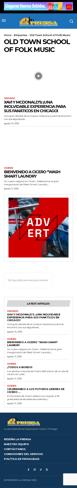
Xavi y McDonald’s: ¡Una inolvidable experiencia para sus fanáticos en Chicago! (35, 106)
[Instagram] (35, 470)
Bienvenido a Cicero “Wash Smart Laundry (32, 174)
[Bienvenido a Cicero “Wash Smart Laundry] (38, 145)
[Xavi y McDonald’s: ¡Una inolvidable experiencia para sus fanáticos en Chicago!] (38, 76)
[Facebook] (28, 470)
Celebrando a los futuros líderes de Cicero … (36, 390)
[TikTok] (41, 470)
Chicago (9, 98)
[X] (47, 470)
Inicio (7, 35)
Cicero (8, 168)
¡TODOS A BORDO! (19, 367)
